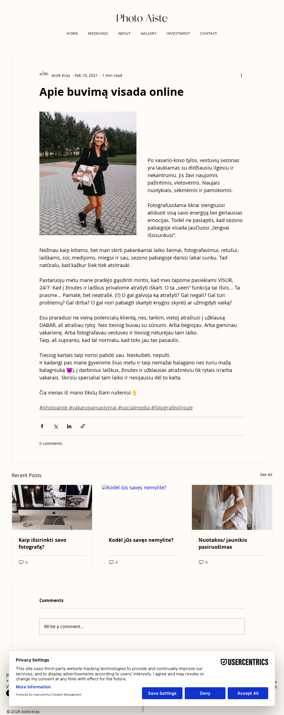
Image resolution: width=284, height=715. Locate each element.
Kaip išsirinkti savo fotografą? (42, 543)
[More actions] (241, 75)
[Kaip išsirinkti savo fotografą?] (52, 507)
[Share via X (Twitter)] (55, 426)
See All (266, 474)
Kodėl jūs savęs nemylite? (141, 540)
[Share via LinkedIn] (69, 426)
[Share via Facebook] (42, 426)
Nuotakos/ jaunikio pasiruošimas (223, 543)
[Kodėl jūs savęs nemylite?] (142, 507)
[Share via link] (82, 426)
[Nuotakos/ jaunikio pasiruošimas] (232, 507)
